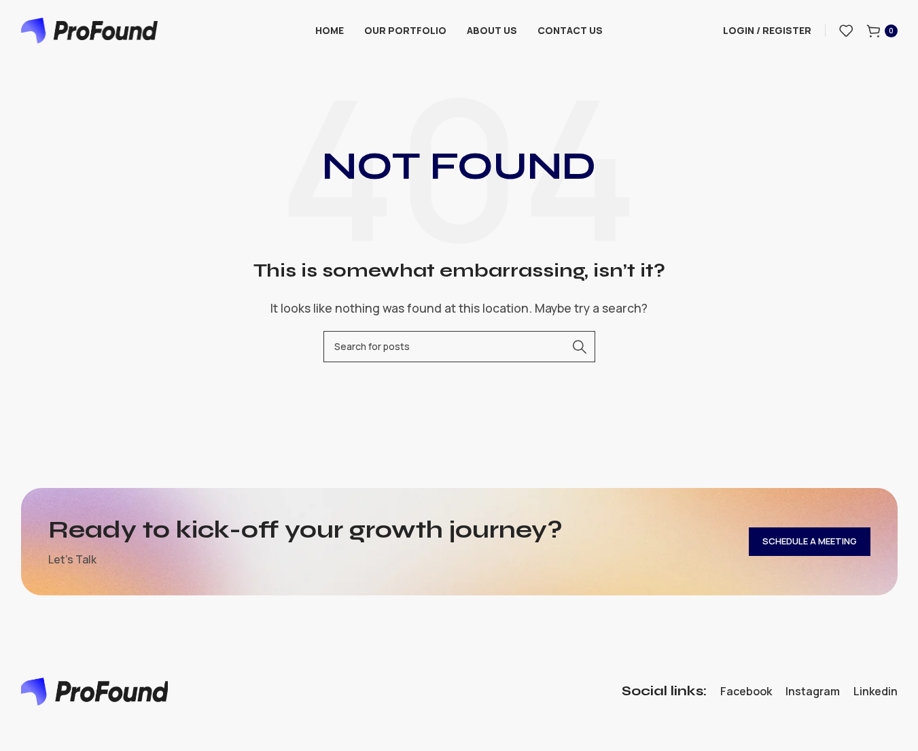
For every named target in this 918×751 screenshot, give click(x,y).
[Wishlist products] (846, 30)
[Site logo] (89, 29)
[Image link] (94, 690)
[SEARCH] (579, 346)
